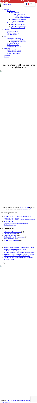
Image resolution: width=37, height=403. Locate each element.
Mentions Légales (24, 400)
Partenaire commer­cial (18, 24)
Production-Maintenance (11, 240)
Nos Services (11, 11)
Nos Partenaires (12, 23)
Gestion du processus (20, 16)
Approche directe (19, 14)
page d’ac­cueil (24, 207)
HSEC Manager (8, 221)
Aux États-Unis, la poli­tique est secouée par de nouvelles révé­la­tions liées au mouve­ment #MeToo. (19, 251)
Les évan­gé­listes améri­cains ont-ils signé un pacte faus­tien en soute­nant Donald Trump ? (19, 248)
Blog (5, 36)
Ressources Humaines (14, 38)
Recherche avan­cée (13, 33)
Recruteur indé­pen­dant (18, 28)
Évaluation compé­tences (18, 19)
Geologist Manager (10, 225)
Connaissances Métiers (18, 40)
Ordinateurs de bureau (14, 50)
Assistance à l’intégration (22, 17)
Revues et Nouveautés (14, 46)
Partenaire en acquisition (18, 26)
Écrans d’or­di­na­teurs (13, 53)
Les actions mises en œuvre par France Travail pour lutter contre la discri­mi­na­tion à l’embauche (19, 255)
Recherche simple (12, 31)
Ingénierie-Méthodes (10, 238)
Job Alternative (13, 400)
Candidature (7, 55)
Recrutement (15, 12)
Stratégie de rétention (17, 21)
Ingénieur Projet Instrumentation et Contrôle (17, 216)
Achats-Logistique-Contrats (12, 232)
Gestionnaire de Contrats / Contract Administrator (19, 219)
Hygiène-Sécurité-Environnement (14, 237)
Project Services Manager (11, 218)
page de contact (26, 209)
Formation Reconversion (18, 41)
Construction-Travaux (10, 235)
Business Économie (13, 43)
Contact (6, 57)
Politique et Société (13, 45)
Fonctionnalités (12, 34)
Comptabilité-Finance (10, 233)
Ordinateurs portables (14, 51)
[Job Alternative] (5, 4)
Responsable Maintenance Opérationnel (16, 223)
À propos (6, 9)
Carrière (6, 29)
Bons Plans (7, 48)
